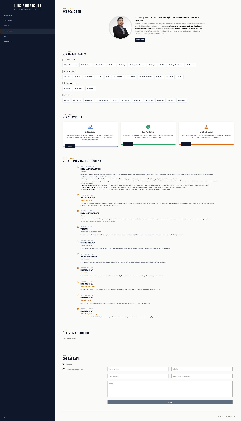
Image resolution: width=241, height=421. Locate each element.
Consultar (69, 146)
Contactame (8, 41)
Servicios (7, 26)
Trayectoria (9, 31)
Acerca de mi (8, 16)
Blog (5, 36)
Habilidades (8, 21)
